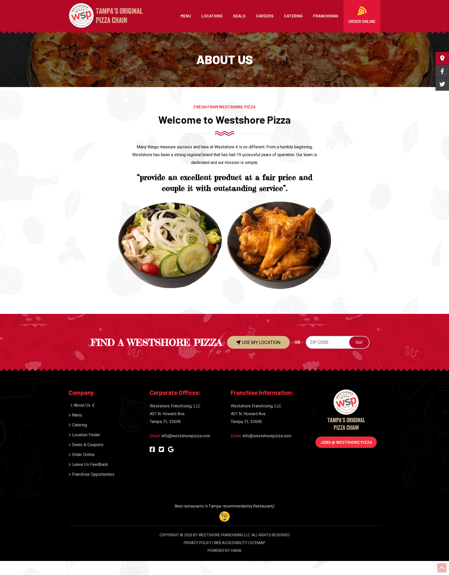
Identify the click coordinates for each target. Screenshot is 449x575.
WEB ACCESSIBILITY (230, 543)
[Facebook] (152, 449)
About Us (82, 405)
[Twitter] (161, 449)
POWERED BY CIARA (224, 550)
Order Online (83, 454)
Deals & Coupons (87, 444)
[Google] (171, 449)
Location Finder (86, 434)
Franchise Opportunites (93, 474)
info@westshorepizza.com (185, 435)
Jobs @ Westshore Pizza (346, 442)
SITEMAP (257, 543)
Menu (77, 415)
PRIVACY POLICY (198, 543)
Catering (79, 424)
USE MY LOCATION (261, 342)
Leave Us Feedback (90, 464)
